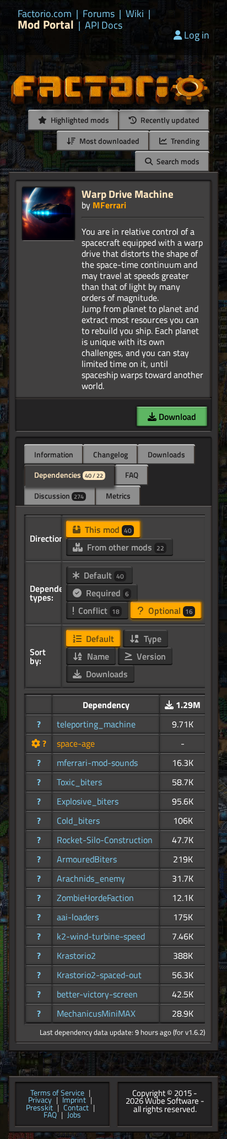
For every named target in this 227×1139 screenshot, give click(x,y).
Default (103, 575)
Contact (76, 1108)
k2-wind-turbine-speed (101, 936)
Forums (99, 14)
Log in (196, 35)
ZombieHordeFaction (95, 897)
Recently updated (169, 120)
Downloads (166, 454)
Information (53, 454)
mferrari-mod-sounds (97, 762)
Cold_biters (78, 820)
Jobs (74, 1115)
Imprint (74, 1100)
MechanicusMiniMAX (96, 1013)
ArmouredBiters (87, 859)
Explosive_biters (87, 801)
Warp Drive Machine (128, 194)
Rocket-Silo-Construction (105, 839)
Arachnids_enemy (91, 878)
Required (106, 593)
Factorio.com (45, 14)
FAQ (131, 475)
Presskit (39, 1108)
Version (150, 656)
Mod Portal (46, 24)
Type (151, 638)
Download (176, 416)
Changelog (110, 454)
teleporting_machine (96, 724)
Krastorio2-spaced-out (99, 974)
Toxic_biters (79, 782)
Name (97, 656)
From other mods (124, 547)
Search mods (177, 161)
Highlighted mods (79, 120)
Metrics (118, 495)
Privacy (40, 1100)
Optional (169, 610)
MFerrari (109, 205)
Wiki (135, 14)
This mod (107, 529)
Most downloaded (108, 141)
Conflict (98, 610)
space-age (76, 743)
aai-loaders (78, 917)
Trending (184, 141)
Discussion (59, 495)
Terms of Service (57, 1093)
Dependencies (68, 475)
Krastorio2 (76, 955)
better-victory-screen (97, 994)
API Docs (103, 25)
